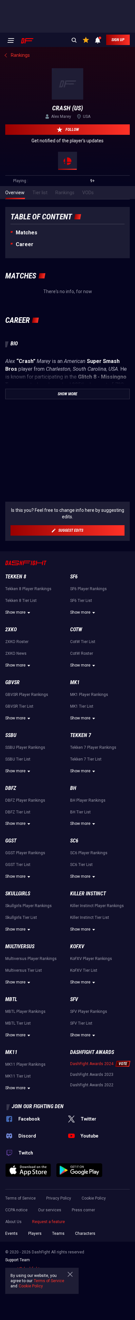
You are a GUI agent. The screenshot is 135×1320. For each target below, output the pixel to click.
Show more (15, 612)
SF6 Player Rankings (88, 589)
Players (35, 1233)
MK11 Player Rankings (25, 1064)
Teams (58, 1233)
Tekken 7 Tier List (86, 759)
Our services (49, 1210)
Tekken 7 (80, 735)
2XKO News (16, 653)
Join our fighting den (38, 1106)
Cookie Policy (94, 1198)
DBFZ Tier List (17, 812)
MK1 (75, 682)
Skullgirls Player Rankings (28, 906)
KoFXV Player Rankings (91, 958)
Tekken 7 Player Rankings (93, 747)
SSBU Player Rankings (25, 747)
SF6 (74, 577)
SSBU (10, 735)
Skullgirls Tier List (21, 917)
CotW (76, 629)
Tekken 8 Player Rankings (28, 589)
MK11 (11, 1052)
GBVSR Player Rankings (26, 694)
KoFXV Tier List (83, 970)
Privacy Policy (58, 1198)
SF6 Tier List (81, 600)
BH (73, 788)
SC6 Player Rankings (88, 853)
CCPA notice (16, 1210)
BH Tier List (80, 812)
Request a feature (48, 1221)
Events (11, 1233)
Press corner (83, 1210)
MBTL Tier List (18, 1023)
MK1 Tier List (81, 706)
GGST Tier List (17, 864)
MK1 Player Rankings (89, 694)
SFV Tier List (81, 1023)
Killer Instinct (88, 893)
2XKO (11, 629)
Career (24, 244)
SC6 (74, 841)
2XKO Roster (17, 641)
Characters (85, 1233)
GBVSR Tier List (19, 706)
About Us (13, 1221)
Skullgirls (17, 893)
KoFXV (77, 946)
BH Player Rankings (88, 800)
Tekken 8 (15, 577)
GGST (10, 841)
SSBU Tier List (17, 759)
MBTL (11, 999)
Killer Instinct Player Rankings (97, 906)
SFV (74, 999)
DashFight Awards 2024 (91, 1063)
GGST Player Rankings (25, 853)
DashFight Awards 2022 (91, 1085)
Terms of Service (20, 1198)
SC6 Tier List (81, 864)
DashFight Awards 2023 (91, 1074)
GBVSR (12, 682)
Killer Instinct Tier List (89, 917)
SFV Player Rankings (88, 1011)
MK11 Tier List (18, 1076)
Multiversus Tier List (23, 970)
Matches (26, 232)
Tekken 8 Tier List (21, 600)
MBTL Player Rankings (25, 1011)
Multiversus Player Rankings (31, 958)
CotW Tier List (82, 641)
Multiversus (19, 946)
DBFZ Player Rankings (25, 800)
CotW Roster (81, 653)
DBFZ (10, 788)
